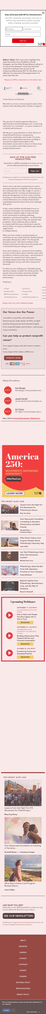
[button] (43, 12)
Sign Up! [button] (23, 41)
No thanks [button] (23, 44)
